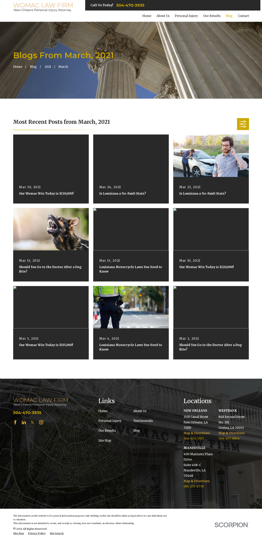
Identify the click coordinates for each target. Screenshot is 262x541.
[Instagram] (41, 422)
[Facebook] (15, 422)
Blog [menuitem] (229, 16)
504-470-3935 (130, 5)
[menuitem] (18, 533)
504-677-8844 (229, 438)
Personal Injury (110, 421)
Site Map (104, 441)
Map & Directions (197, 433)
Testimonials (143, 421)
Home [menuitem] (146, 16)
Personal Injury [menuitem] (186, 16)
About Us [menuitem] (163, 16)
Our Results (107, 431)
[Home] (43, 7)
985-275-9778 (194, 486)
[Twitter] (32, 422)
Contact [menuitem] (243, 16)
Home (102, 411)
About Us (140, 411)
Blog (136, 431)
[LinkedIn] (24, 422)
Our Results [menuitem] (212, 16)
